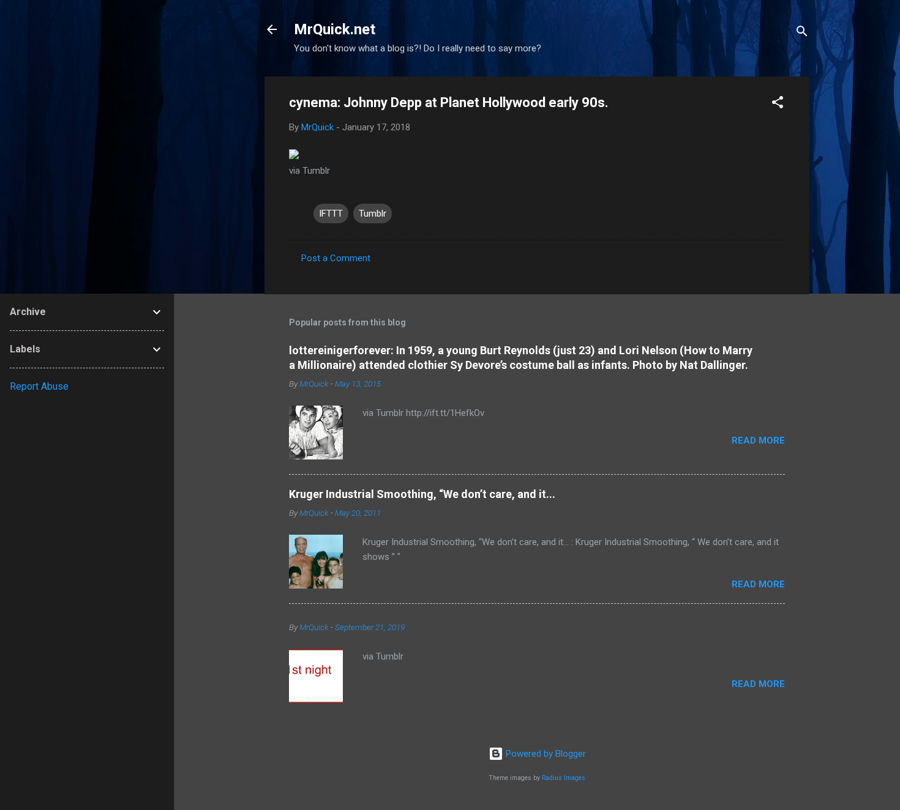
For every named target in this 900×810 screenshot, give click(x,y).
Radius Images (563, 778)
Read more (758, 440)
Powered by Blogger (544, 753)
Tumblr (372, 213)
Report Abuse (39, 386)
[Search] (802, 33)
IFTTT (331, 213)
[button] (777, 104)
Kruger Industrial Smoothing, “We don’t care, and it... (422, 494)
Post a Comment (335, 258)
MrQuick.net (334, 29)
